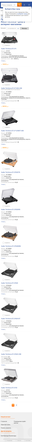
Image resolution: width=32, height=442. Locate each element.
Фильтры (24, 28)
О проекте (4, 421)
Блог (2, 436)
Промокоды (12, 436)
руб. (5, 64)
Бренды (6, 436)
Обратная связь (5, 424)
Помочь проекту (6, 428)
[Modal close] (28, 9)
